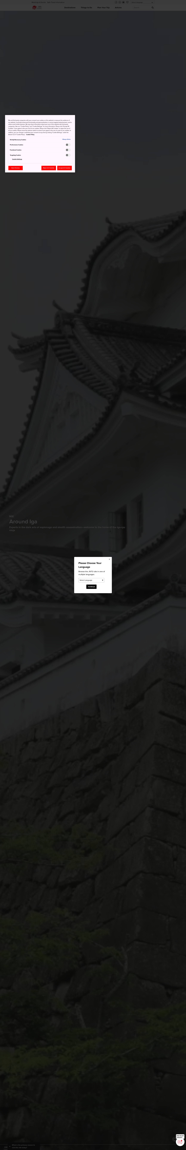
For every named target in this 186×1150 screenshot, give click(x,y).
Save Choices (15, 168)
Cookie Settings (17, 159)
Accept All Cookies (64, 168)
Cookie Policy (30, 134)
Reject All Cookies (48, 168)
